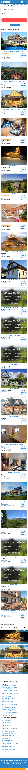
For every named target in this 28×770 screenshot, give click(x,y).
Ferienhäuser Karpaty (7, 727)
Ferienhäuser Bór (6, 741)
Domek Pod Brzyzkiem (14, 335)
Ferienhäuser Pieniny (6, 723)
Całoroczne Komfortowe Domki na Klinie (14, 109)
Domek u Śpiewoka (14, 584)
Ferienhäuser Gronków (7, 740)
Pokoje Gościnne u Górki (14, 529)
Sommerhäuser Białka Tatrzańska (9, 710)
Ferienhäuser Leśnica (6, 737)
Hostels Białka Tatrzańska (7, 701)
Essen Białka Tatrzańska (7, 696)
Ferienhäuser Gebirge (7, 751)
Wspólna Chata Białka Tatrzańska (14, 251)
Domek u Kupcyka (14, 165)
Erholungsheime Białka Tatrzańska (9, 690)
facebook (5, 760)
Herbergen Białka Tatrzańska (8, 699)
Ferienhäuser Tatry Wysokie (8, 731)
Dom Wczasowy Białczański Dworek (14, 51)
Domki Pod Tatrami (14, 279)
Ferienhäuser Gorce (6, 725)
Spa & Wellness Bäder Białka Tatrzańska (11, 712)
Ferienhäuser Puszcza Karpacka (9, 730)
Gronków (3, 168)
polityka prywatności (12, 762)
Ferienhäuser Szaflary (7, 746)
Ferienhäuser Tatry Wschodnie (9, 733)
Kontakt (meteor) (13, 760)
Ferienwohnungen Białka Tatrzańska (10, 693)
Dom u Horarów (14, 223)
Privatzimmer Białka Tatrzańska (9, 707)
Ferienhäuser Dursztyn (7, 748)
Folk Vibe (14, 364)
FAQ (4, 762)
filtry (15, 25)
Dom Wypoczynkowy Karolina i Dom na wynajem (14, 611)
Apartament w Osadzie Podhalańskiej (14, 501)
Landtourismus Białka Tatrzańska (9, 704)
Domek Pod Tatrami (14, 472)
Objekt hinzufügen (16, 763)
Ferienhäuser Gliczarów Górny (8, 749)
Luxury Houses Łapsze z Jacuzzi (14, 557)
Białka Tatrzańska (5, 56)
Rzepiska (3, 532)
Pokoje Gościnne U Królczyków (14, 444)
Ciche (2, 227)
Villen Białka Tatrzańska (7, 715)
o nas (19, 762)
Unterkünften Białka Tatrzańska (9, 713)
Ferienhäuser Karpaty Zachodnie (9, 728)
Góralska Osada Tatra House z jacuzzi (14, 307)
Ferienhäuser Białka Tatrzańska (9, 692)
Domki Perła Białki (14, 388)
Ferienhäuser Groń (6, 738)
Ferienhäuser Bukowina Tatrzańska (10, 743)
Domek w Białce (14, 416)
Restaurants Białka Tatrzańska (8, 709)
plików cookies (15, 769)
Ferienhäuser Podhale (7, 719)
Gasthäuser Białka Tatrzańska (8, 695)
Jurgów (2, 475)
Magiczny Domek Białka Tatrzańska (14, 137)
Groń (2, 84)
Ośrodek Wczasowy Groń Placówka (14, 81)
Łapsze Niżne (4, 560)
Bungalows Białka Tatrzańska (8, 688)
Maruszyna (3, 588)
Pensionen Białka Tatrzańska (8, 706)
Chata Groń (14, 193)
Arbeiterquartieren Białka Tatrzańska (10, 687)
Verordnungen (23, 760)
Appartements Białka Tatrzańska (9, 685)
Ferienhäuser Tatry (6, 722)
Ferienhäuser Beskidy (6, 720)
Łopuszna (3, 112)
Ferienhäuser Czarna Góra (8, 735)
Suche (15, 20)
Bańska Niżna (4, 282)
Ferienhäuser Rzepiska (7, 745)
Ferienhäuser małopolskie (7, 754)
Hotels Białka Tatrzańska (7, 703)
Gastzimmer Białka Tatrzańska (8, 698)
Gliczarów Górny (4, 504)
